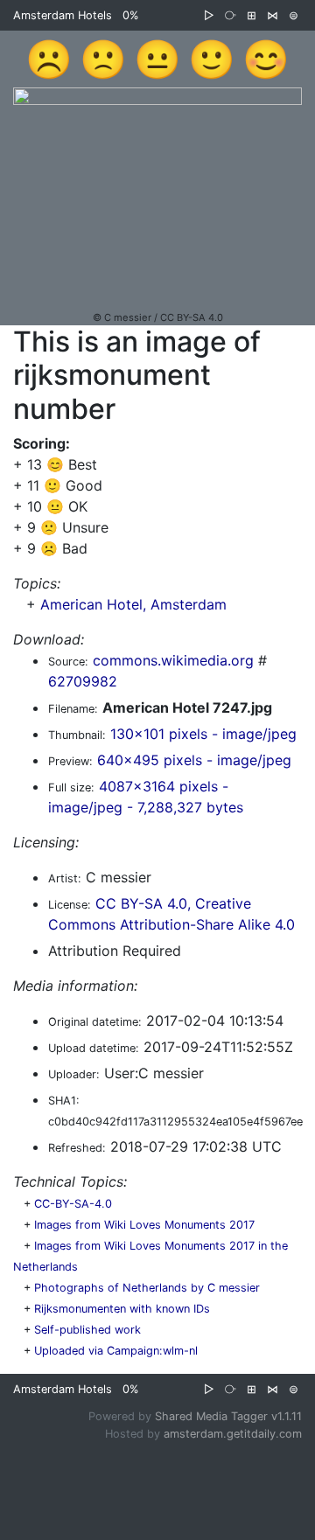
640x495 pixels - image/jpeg (194, 760)
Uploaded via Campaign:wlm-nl (116, 1350)
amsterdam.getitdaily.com (233, 1433)
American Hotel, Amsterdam (133, 604)
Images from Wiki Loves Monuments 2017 (144, 1224)
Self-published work (87, 1329)
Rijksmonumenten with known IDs (122, 1308)
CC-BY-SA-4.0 (73, 1203)
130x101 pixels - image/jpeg (203, 733)
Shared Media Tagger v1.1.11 (228, 1416)
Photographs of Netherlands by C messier (147, 1287)
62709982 (82, 681)
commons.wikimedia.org (173, 660)
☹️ (49, 58)
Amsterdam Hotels (62, 15)
